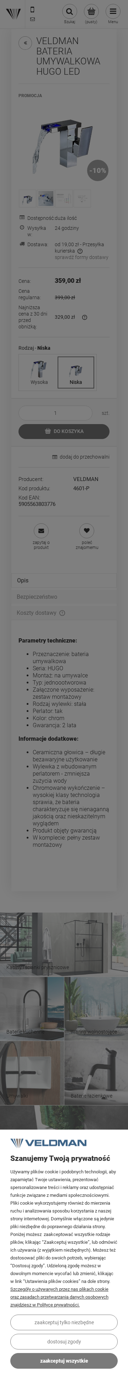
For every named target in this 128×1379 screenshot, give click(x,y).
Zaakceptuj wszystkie (64, 1361)
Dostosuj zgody (64, 1341)
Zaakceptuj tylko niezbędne (64, 1322)
